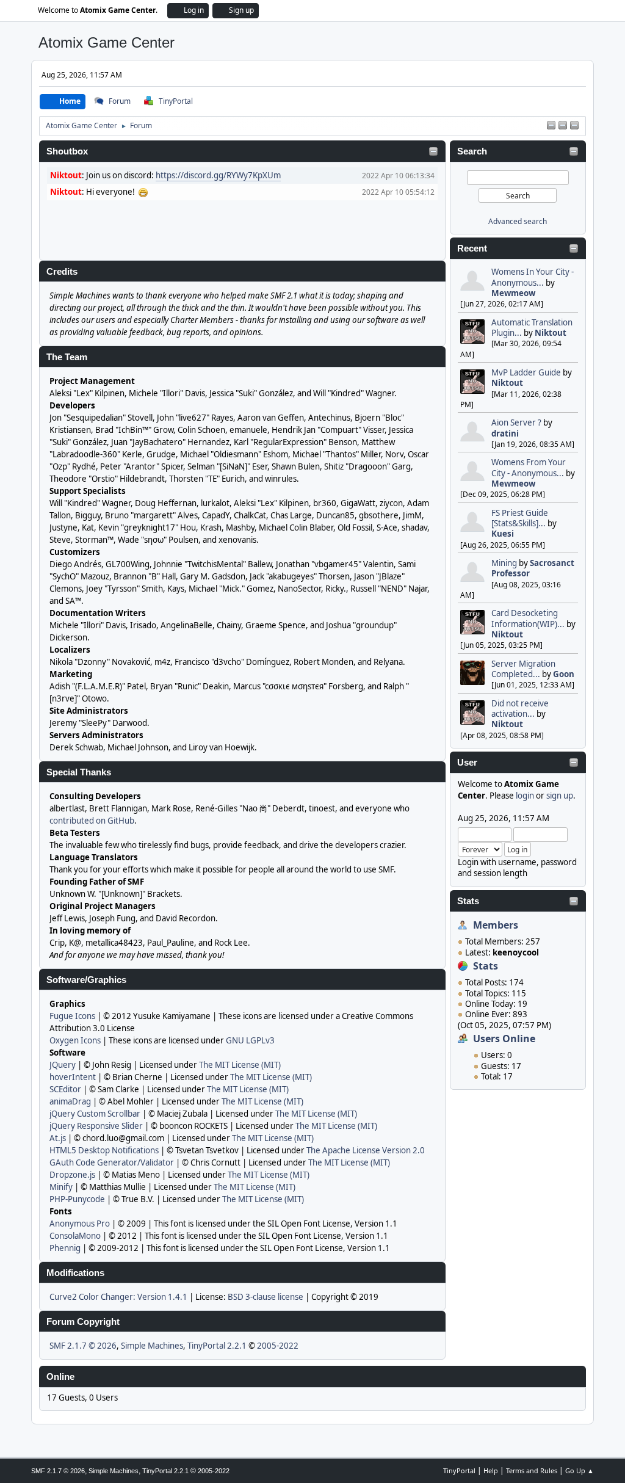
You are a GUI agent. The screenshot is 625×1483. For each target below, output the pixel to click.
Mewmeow (513, 293)
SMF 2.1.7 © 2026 (83, 1345)
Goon (563, 674)
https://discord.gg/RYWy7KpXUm (218, 175)
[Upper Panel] (563, 126)
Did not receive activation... (520, 708)
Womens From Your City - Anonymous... (528, 467)
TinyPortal (459, 1470)
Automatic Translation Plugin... (532, 327)
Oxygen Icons (75, 1040)
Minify (61, 1186)
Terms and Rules (531, 1470)
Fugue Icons (72, 1015)
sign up (559, 795)
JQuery (62, 1064)
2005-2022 (277, 1345)
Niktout (550, 332)
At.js (57, 1138)
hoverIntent (72, 1076)
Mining (504, 562)
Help (490, 1470)
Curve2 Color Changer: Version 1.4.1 (118, 1296)
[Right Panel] (551, 126)
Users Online (504, 1038)
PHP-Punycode (77, 1199)
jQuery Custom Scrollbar (94, 1113)
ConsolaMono (75, 1235)
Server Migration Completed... (523, 669)
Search (472, 151)
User (467, 762)
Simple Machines (152, 1345)
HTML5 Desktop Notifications (104, 1150)
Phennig (65, 1247)
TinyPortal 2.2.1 (217, 1345)
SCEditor (65, 1089)
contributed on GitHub (91, 820)
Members (495, 925)
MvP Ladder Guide (526, 372)
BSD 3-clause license (265, 1296)
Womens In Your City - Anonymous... (532, 277)
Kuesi (502, 533)
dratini (505, 433)
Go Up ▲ (579, 1470)
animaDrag (70, 1101)
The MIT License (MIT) (240, 1064)
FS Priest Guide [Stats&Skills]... (519, 518)
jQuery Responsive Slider (96, 1125)
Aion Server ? (516, 422)
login (525, 795)
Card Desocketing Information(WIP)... (528, 618)
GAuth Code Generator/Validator (111, 1162)
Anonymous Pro (79, 1223)
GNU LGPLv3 (250, 1040)
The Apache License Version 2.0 (365, 1150)
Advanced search (517, 221)
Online (60, 1377)
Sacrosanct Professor (532, 568)
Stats (468, 901)
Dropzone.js (72, 1174)
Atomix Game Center (106, 42)
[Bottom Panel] (574, 126)
